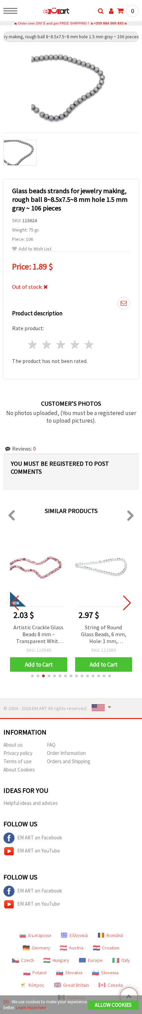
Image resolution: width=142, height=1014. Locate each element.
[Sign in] (111, 11)
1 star (33, 344)
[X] (6, 1002)
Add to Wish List (35, 249)
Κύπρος (36, 985)
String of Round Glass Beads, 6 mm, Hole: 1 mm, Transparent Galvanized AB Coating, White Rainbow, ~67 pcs (103, 635)
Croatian (110, 948)
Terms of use (17, 761)
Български (39, 935)
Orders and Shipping (68, 761)
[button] (32, 676)
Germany (41, 948)
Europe (95, 960)
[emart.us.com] (45, 12)
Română (114, 935)
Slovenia (110, 972)
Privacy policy (17, 753)
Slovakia (73, 972)
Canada (115, 985)
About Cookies (19, 769)
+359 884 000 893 (109, 23)
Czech (27, 960)
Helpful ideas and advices (30, 803)
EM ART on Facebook (39, 837)
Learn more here (31, 1008)
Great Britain (76, 985)
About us (13, 744)
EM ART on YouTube (38, 850)
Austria (76, 948)
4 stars (75, 344)
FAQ (51, 744)
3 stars (61, 344)
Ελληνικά (79, 935)
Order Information (66, 753)
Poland (39, 972)
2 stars (47, 344)
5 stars (89, 344)
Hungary (60, 960)
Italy (125, 960)
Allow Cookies (113, 1005)
